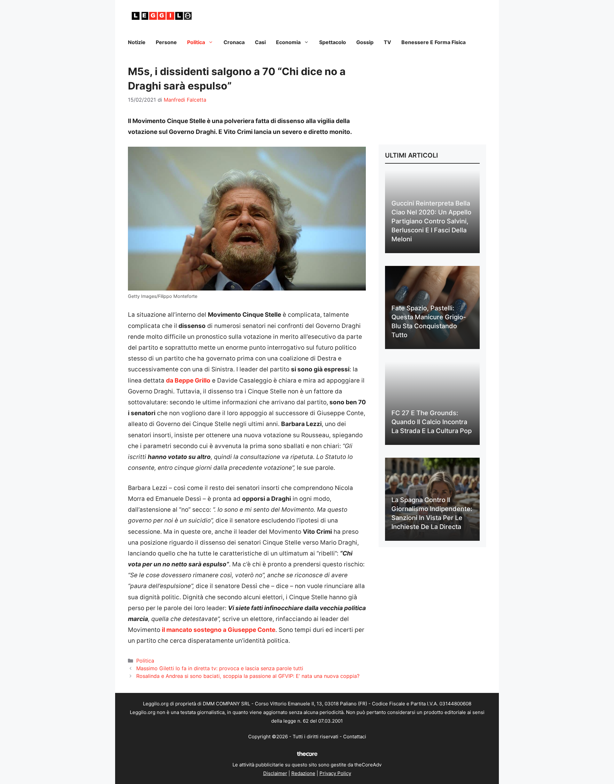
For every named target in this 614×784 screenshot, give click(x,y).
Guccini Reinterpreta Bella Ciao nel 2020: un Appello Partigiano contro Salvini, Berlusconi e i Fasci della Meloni (431, 221)
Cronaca (234, 42)
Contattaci (354, 737)
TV (387, 42)
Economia (288, 42)
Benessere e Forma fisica (433, 42)
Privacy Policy (335, 773)
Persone (166, 42)
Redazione (303, 773)
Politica (196, 42)
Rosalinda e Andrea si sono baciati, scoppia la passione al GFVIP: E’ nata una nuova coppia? (247, 676)
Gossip (365, 42)
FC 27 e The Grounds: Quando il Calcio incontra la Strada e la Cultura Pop (431, 422)
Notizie (137, 42)
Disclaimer (275, 773)
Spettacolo (332, 42)
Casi (260, 42)
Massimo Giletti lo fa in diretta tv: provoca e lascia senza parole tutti (219, 668)
